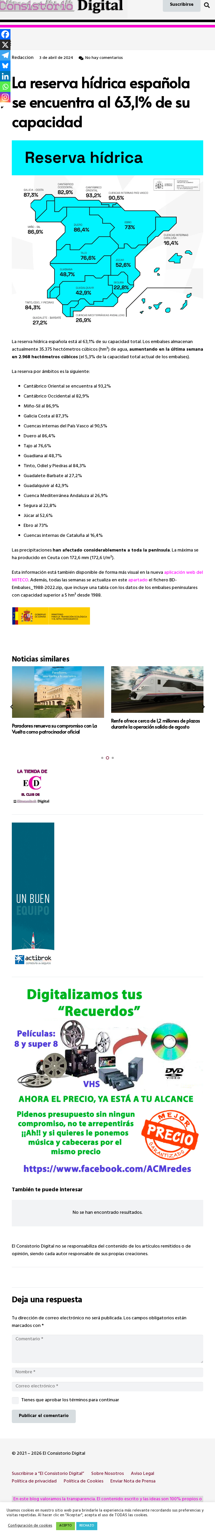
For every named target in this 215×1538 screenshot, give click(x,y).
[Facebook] (5, 34)
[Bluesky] (5, 65)
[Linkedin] (5, 76)
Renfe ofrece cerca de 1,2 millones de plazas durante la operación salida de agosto (56, 723)
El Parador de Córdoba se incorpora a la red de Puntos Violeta (155, 728)
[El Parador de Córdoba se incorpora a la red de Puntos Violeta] (157, 692)
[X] (5, 45)
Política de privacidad (34, 1481)
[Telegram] (5, 55)
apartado (138, 580)
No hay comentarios (104, 58)
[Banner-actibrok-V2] (107, 896)
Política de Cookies (83, 1481)
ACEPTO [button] (65, 1526)
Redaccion (23, 58)
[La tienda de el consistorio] (107, 787)
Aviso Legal (142, 1474)
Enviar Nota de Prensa (132, 1481)
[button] (207, 5)
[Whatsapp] (5, 86)
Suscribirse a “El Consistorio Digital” (48, 1474)
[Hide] (2, 107)
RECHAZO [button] (86, 1526)
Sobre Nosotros (107, 1474)
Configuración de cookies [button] (30, 1526)
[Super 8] (107, 1080)
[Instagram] (5, 97)
